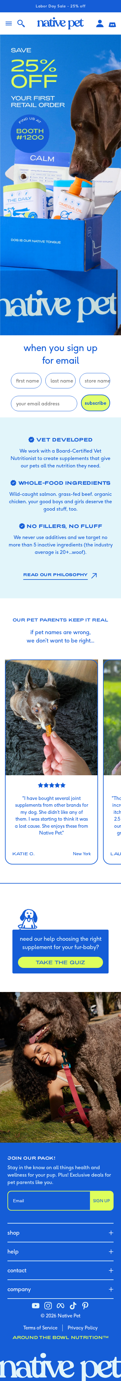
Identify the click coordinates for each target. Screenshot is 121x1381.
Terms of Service (40, 1328)
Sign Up (101, 1200)
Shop (13, 1232)
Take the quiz (60, 962)
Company (19, 1289)
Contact (16, 1270)
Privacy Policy (83, 1328)
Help (13, 1251)
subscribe (95, 403)
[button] (112, 23)
